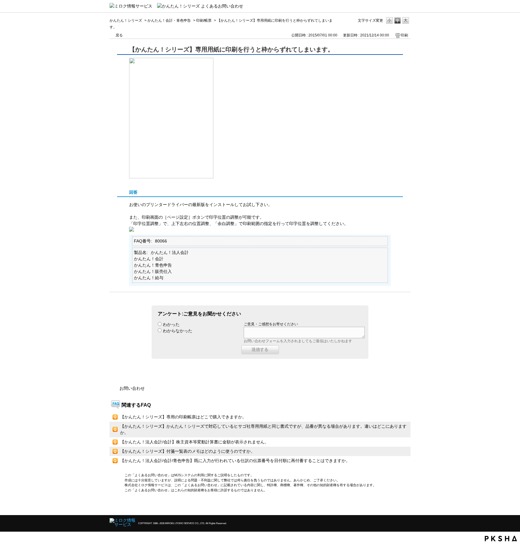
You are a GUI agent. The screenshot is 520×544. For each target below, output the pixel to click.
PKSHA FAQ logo (501, 538)
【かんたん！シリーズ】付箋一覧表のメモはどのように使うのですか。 (187, 451)
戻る (119, 35)
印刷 (404, 35)
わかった (171, 324)
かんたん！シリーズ (126, 20)
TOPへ (395, 505)
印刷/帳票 (204, 20)
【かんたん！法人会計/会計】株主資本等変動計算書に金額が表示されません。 (194, 441)
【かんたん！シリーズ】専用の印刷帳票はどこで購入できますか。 (183, 416)
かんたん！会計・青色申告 (169, 20)
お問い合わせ (132, 388)
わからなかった (177, 330)
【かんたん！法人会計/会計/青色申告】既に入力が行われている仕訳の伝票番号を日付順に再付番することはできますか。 (235, 460)
